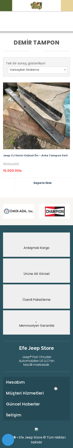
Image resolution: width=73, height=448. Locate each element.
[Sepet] (8, 440)
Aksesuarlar (11, 164)
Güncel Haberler (23, 404)
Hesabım (15, 382)
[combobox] (37, 70)
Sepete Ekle (42, 183)
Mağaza (32, 21)
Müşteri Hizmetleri (25, 393)
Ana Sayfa (13, 21)
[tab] (36, 382)
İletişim (13, 415)
